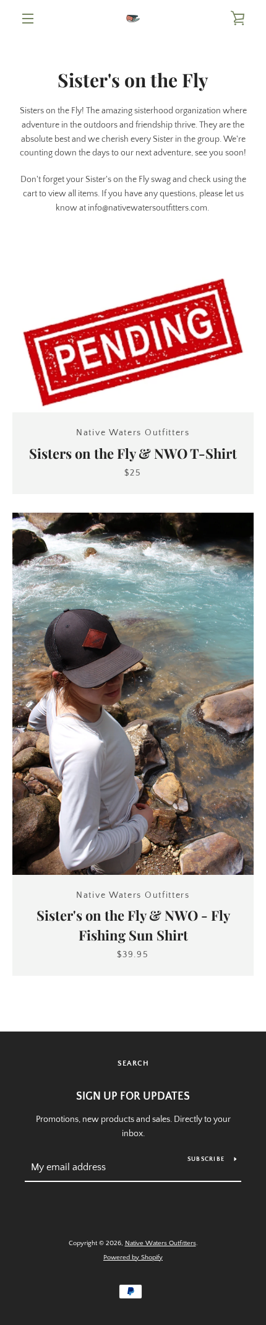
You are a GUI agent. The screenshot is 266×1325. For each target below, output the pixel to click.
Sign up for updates (133, 1096)
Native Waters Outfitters (160, 1243)
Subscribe (206, 1159)
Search (133, 1063)
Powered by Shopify (133, 1257)
